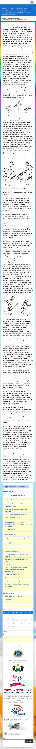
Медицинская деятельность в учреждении (17, 578)
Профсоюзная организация (12, 517)
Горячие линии (9, 641)
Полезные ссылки (10, 603)
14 (21, 621)
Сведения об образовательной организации (17, 500)
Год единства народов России (13, 574)
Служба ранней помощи (11, 590)
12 (13, 621)
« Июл (5, 631)
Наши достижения (10, 529)
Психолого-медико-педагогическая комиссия (17, 606)
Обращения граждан (10, 506)
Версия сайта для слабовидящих (18, 486)
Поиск (5, 738)
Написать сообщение (18, 495)
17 (4, 623)
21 (21, 623)
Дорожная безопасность (12, 551)
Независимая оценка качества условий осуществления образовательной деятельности (16, 569)
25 (8, 626)
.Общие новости (9, 638)
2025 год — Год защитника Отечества (15, 514)
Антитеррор (8, 599)
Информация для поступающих (14, 503)
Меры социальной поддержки (13, 596)
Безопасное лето (9, 548)
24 (4, 626)
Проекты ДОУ (9, 564)
